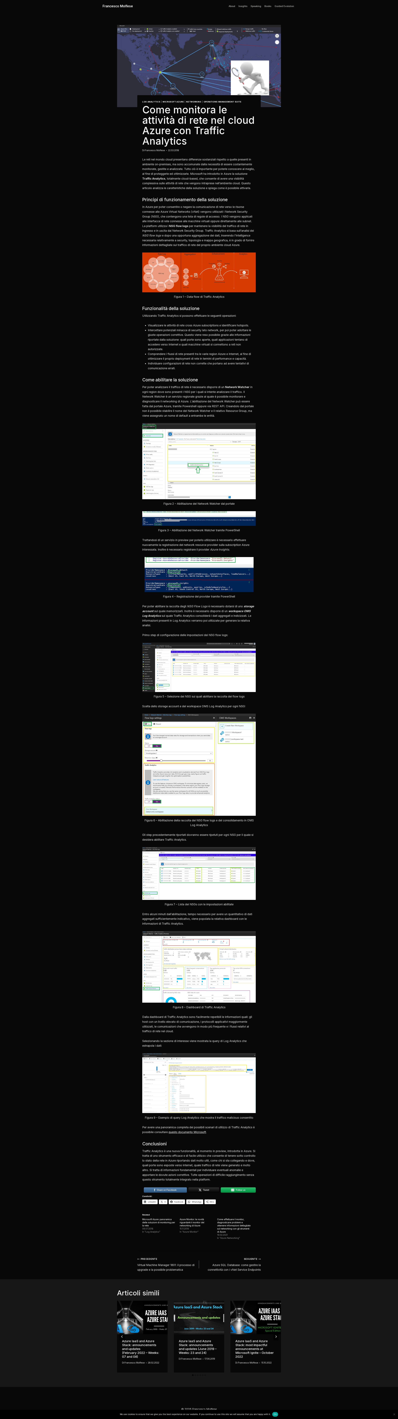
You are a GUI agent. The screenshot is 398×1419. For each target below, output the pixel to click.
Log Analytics (151, 102)
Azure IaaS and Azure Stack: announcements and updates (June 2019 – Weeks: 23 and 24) (198, 1347)
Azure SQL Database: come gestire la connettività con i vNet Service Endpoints (234, 1264)
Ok (275, 1414)
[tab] (193, 1375)
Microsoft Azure (173, 102)
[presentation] (142, 1317)
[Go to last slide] (122, 1336)
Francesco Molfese (155, 150)
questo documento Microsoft (187, 1132)
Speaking (256, 6)
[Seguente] (275, 1336)
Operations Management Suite (222, 102)
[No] (394, 1414)
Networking (193, 102)
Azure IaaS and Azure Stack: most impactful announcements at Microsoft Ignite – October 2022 (254, 1349)
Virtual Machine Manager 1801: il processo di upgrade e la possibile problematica (165, 1264)
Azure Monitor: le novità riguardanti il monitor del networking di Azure (192, 1222)
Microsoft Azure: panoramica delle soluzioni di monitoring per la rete (158, 1222)
